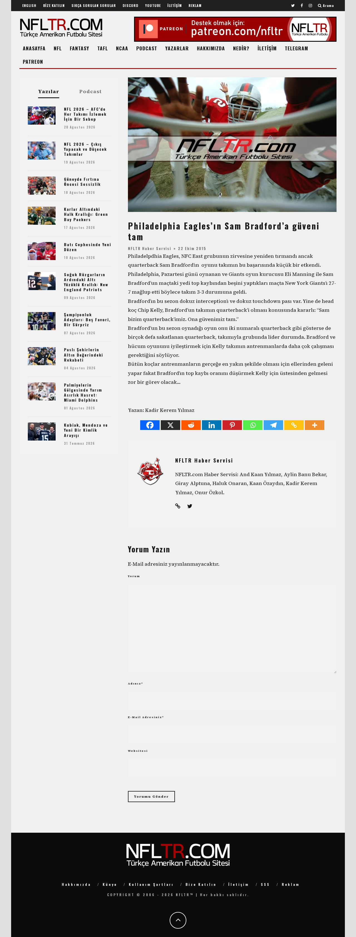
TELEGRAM (296, 48)
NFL (58, 48)
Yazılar (48, 91)
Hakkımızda (76, 884)
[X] (170, 425)
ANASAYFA (34, 48)
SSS (265, 884)
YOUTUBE (153, 5)
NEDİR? (241, 48)
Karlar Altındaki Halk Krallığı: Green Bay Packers (86, 214)
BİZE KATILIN (54, 5)
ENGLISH (29, 5)
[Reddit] (191, 425)
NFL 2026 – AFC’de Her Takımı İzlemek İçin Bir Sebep (85, 114)
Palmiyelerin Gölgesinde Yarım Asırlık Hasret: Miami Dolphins (83, 392)
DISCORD (131, 5)
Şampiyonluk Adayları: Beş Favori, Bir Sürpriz (87, 319)
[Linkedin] (211, 425)
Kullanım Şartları (151, 884)
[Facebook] (150, 425)
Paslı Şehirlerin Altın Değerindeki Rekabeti (83, 354)
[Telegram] (273, 425)
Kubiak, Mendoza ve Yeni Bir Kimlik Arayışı (86, 430)
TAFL (102, 48)
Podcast (90, 91)
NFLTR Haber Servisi (149, 248)
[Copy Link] (294, 425)
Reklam (291, 884)
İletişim (238, 884)
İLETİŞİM (174, 5)
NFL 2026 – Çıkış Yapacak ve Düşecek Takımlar (85, 149)
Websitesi (138, 751)
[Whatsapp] (253, 425)
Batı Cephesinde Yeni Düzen (87, 246)
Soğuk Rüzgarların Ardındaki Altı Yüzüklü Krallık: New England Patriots (86, 282)
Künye (110, 884)
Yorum (134, 576)
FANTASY (79, 48)
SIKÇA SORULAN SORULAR (93, 5)
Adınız (135, 683)
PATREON (33, 61)
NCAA (122, 48)
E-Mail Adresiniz (146, 717)
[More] (314, 425)
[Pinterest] (232, 425)
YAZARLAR (177, 48)
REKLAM (195, 5)
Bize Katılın (201, 884)
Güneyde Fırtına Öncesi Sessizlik (82, 181)
